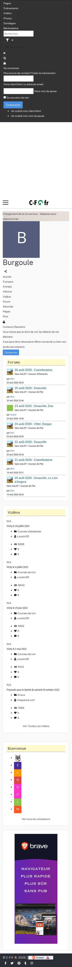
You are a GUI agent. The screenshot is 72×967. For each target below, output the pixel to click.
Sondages (10, 23)
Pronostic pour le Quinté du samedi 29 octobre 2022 (33, 689)
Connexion (13, 105)
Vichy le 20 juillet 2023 (18, 526)
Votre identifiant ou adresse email (23, 84)
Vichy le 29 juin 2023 (17, 607)
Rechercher (17, 47)
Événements (11, 8)
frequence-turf (26, 700)
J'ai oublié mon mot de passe (27, 116)
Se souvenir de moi (17, 97)
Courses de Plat (35, 392)
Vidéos (8, 13)
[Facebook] (6, 963)
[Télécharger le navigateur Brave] (40, 957)
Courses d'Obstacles (38, 374)
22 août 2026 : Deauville (31, 441)
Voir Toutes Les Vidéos (36, 726)
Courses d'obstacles (29, 531)
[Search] (5, 58)
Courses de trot (26, 572)
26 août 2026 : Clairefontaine (33, 370)
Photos (8, 18)
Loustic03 (23, 536)
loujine (13, 414)
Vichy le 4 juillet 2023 (17, 567)
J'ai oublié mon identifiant (26, 111)
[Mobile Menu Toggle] (5, 202)
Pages (7, 3)
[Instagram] (31, 963)
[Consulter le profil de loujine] (10, 407)
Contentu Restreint (14, 326)
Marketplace (11, 28)
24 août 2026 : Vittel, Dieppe (33, 424)
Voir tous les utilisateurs (36, 819)
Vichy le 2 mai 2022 (17, 648)
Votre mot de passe (45, 91)
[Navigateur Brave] (36, 889)
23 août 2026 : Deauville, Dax (34, 406)
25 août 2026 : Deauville (31, 388)
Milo (12, 378)
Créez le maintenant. (43, 73)
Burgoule (18, 262)
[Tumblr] (26, 963)
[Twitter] (12, 963)
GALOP (23, 374)
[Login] (5, 63)
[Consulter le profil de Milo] (10, 371)
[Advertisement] (36, 159)
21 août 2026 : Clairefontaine (33, 459)
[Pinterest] (19, 963)
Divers (21, 695)
